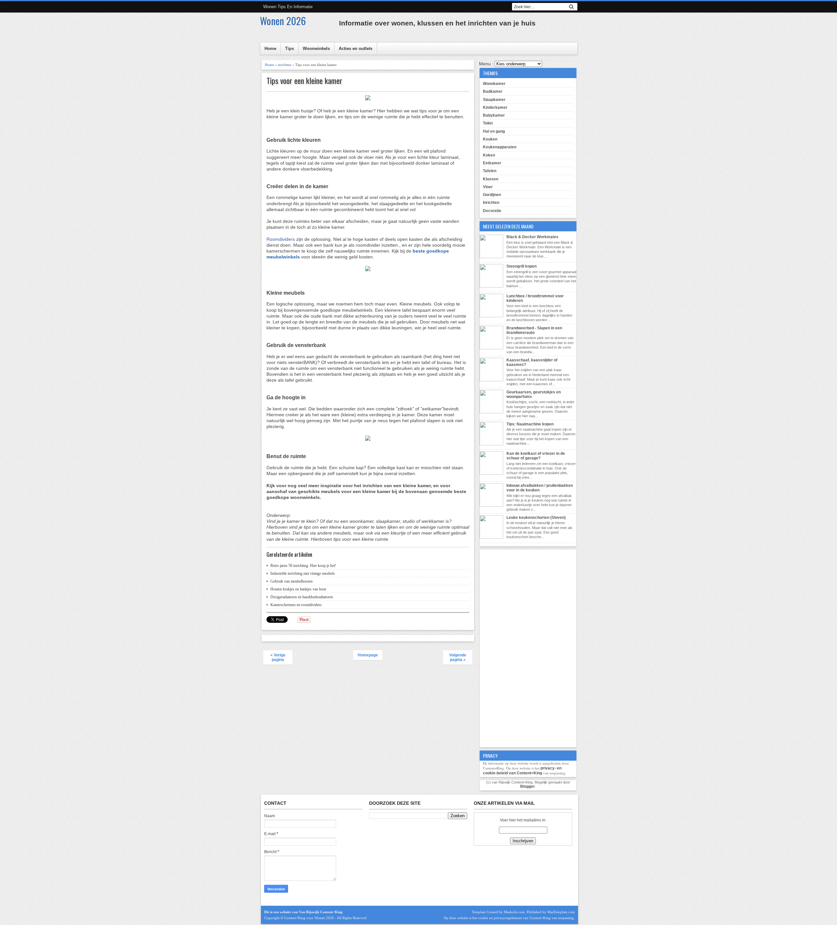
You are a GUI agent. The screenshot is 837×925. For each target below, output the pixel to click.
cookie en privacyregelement (500, 918)
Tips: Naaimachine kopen (530, 424)
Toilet (488, 123)
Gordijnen (492, 194)
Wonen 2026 (283, 20)
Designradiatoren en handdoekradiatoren (301, 597)
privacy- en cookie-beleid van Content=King (522, 770)
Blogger (527, 786)
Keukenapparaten (499, 147)
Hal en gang (494, 131)
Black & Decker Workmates (532, 237)
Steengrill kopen (521, 266)
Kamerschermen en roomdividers (296, 605)
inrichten (284, 65)
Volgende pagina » (457, 657)
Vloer (488, 187)
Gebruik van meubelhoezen (291, 581)
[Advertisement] (528, 648)
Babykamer (494, 115)
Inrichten (491, 202)
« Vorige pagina (277, 657)
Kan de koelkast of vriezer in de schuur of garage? (535, 455)
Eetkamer (492, 163)
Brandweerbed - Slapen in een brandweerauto (534, 330)
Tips (289, 48)
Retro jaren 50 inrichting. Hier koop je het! (303, 565)
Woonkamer (494, 83)
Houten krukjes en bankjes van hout (298, 589)
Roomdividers (280, 239)
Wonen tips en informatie (288, 6)
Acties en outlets (355, 48)
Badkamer (493, 91)
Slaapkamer (494, 99)
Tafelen (489, 171)
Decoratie (492, 210)
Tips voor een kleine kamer (304, 80)
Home (270, 48)
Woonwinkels (316, 48)
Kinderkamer (495, 107)
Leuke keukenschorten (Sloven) (536, 517)
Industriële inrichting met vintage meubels (302, 573)
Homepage (368, 655)
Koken (489, 155)
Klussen (490, 179)
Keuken (490, 139)
